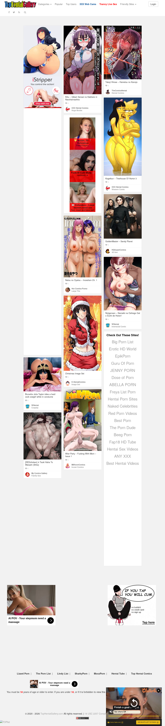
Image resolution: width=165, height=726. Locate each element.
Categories (44, 4)
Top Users (71, 4)
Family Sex (36, 475)
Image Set (76, 384)
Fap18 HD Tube (122, 442)
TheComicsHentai (119, 90)
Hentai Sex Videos (122, 449)
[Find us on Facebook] (9, 12)
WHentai (115, 324)
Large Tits (76, 291)
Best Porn (122, 420)
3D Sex (115, 252)
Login (153, 4)
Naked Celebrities (123, 406)
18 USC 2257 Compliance (98, 713)
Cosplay (34, 407)
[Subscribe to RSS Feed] (19, 12)
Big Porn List (122, 341)
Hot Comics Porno (79, 288)
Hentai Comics (118, 93)
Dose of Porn (123, 377)
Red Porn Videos (122, 413)
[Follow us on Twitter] (14, 12)
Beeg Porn (123, 434)
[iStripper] (42, 92)
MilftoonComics (78, 464)
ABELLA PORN (122, 384)
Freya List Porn (123, 392)
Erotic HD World (122, 349)
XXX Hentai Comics (80, 108)
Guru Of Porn (122, 363)
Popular (59, 4)
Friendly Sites (127, 4)
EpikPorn (122, 356)
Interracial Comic (119, 326)
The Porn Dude (123, 427)
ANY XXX (122, 456)
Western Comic (118, 189)
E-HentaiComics (78, 382)
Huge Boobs (77, 110)
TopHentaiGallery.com (51, 713)
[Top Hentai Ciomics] (42, 50)
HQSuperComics (119, 249)
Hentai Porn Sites (122, 399)
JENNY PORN (122, 370)
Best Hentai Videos (122, 463)
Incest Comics (78, 467)
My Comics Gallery (39, 473)
